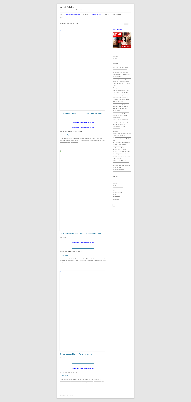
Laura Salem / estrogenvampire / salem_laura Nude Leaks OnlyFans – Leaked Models (121, 108)
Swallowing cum (80, 383)
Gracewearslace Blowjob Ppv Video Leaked (76, 354)
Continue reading (65, 135)
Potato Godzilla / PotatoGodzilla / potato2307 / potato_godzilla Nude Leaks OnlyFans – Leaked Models (122, 99)
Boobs (114, 180)
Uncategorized (116, 199)
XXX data (115, 58)
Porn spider (115, 56)
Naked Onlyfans (67, 7)
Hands (114, 185)
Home (61, 14)
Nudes (114, 194)
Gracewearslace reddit (88, 140)
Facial (96, 258)
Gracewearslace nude (84, 260)
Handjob (62, 142)
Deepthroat (90, 379)
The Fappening (116, 197)
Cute (93, 138)
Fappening (115, 183)
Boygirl (89, 258)
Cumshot (89, 138)
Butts (114, 181)
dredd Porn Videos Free (118, 146)
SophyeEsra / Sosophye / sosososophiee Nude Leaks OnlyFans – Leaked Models (121, 83)
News (114, 190)
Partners (62, 17)
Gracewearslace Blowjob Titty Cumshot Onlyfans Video (81, 113)
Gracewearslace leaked (65, 140)
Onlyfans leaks (74, 138)
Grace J (103, 258)
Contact (107, 14)
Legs (114, 189)
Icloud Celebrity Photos (118, 187)
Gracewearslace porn (98, 381)
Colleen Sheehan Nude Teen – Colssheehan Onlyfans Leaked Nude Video (121, 162)
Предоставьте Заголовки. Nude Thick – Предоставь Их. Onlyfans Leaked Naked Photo (122, 138)
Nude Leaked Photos (117, 192)
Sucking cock (67, 142)
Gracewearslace (98, 138)
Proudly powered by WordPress (66, 395)
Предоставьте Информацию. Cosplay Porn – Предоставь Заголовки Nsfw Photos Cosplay (121, 153)
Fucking (99, 258)
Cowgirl (92, 258)
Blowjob (85, 138)
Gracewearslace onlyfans (77, 140)
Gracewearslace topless (99, 140)
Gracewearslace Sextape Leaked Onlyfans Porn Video (80, 233)
